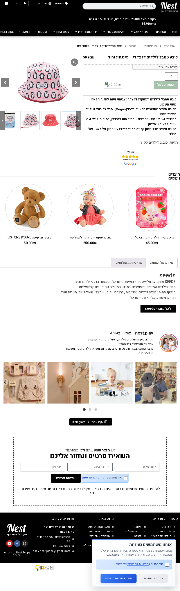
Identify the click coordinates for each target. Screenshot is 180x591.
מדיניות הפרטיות (93, 477)
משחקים (160, 32)
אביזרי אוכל (140, 32)
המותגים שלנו (149, 46)
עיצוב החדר (62, 32)
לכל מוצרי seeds (158, 308)
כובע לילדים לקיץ (154, 142)
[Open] (24, 383)
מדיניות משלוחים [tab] (128, 262)
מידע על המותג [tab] (161, 262)
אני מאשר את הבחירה (118, 578)
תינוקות (42, 32)
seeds (132, 46)
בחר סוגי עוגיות (153, 578)
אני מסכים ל (102, 478)
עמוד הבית (169, 46)
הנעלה (25, 32)
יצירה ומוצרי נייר (87, 32)
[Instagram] (25, 543)
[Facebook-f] (17, 543)
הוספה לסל (165, 84)
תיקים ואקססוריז (115, 32)
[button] (76, 82)
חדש (174, 32)
